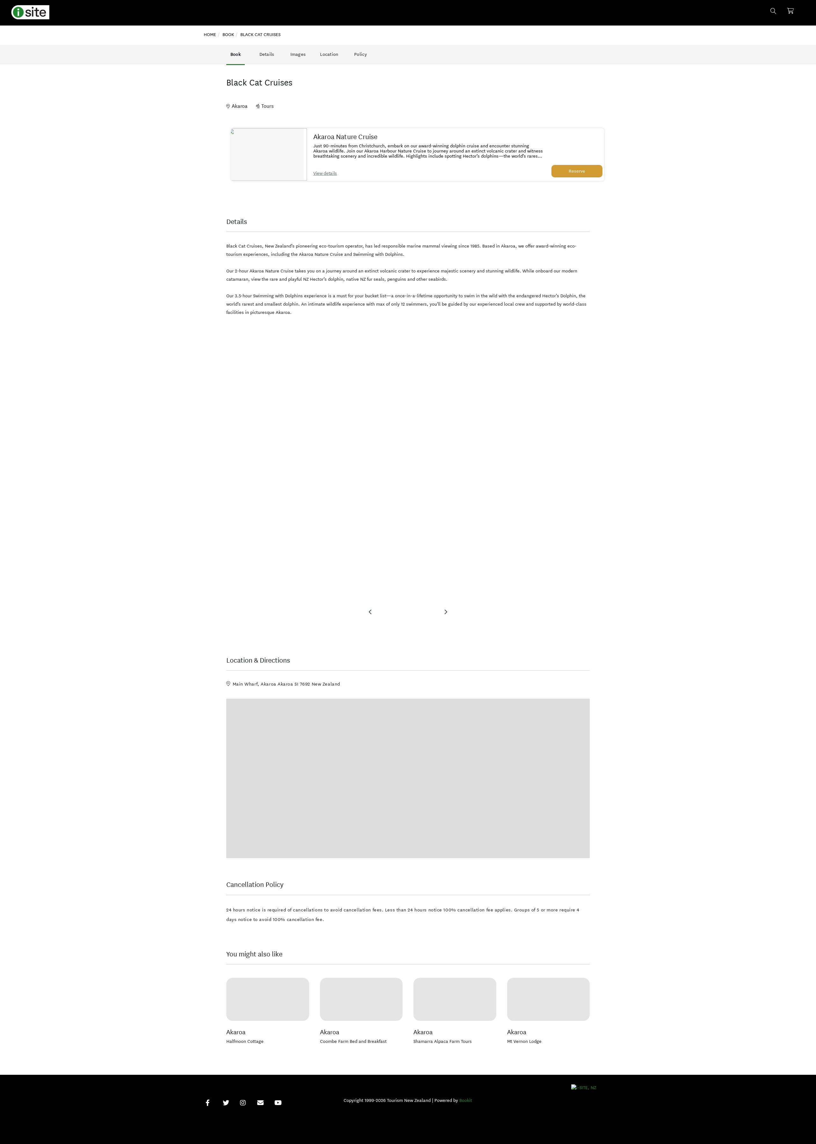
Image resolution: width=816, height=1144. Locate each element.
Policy (360, 54)
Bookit (465, 1100)
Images (298, 54)
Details (266, 54)
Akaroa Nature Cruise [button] (345, 137)
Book (235, 54)
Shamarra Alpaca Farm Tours (442, 1041)
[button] (267, 154)
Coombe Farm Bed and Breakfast (353, 1041)
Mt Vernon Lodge (524, 1041)
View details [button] (325, 173)
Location (329, 54)
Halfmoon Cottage (245, 1041)
